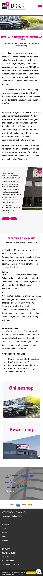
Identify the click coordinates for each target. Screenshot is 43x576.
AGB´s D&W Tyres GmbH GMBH (14, 512)
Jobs (4, 536)
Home (4, 528)
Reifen (4, 532)
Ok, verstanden (34, 573)
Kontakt (5, 540)
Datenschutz (17, 516)
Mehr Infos (20, 574)
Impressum (6, 516)
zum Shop (13, 218)
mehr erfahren (5, 218)
